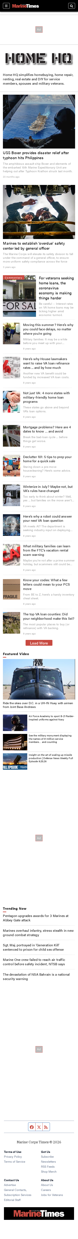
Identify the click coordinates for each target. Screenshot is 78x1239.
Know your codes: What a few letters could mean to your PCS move (46, 584)
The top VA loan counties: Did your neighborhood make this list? (48, 616)
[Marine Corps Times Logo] (25, 6)
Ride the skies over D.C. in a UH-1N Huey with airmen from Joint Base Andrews (38, 705)
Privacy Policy (13, 1156)
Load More (39, 643)
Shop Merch (49, 1171)
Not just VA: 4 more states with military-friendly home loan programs (46, 397)
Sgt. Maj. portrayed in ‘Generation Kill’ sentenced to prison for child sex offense (33, 947)
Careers (46, 1190)
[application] (39, 679)
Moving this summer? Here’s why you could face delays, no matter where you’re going (48, 329)
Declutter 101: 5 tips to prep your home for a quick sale (47, 458)
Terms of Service (14, 1161)
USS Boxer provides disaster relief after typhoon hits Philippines (36, 155)
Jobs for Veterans (52, 1195)
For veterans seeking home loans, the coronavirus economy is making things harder (56, 287)
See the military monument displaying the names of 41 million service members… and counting (50, 738)
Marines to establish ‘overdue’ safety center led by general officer (34, 245)
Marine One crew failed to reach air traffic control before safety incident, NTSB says (34, 961)
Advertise (10, 1185)
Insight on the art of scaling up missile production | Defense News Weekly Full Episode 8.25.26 (51, 758)
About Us (47, 1185)
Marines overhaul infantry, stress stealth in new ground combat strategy (38, 932)
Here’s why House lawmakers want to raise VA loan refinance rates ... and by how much (46, 363)
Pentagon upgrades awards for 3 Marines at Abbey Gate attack (35, 917)
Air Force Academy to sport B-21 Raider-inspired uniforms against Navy (51, 717)
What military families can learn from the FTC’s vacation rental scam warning (46, 550)
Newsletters (48, 1161)
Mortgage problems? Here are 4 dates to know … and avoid (47, 429)
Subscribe (47, 1156)
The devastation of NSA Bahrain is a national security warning (36, 976)
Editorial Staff (12, 1200)
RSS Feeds (48, 1166)
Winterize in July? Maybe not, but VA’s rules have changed (48, 488)
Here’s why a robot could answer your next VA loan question (47, 518)
